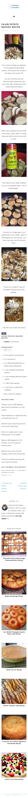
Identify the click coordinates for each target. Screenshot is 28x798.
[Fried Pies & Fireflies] (14, 9)
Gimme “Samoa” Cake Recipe (14, 706)
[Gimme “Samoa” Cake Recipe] (14, 703)
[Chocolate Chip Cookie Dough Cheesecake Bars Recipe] (14, 556)
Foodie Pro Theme (16, 793)
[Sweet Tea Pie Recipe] (14, 667)
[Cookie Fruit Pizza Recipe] (14, 777)
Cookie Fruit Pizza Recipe (14, 779)
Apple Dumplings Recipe (14, 596)
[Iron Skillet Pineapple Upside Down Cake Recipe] (14, 630)
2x (8, 349)
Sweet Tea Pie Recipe (14, 670)
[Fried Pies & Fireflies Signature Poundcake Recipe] (14, 739)
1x (5, 349)
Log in (21, 795)
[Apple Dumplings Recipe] (14, 594)
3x (10, 349)
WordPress (15, 795)
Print (3, 333)
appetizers (9, 475)
